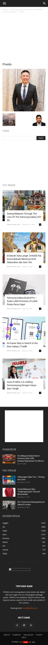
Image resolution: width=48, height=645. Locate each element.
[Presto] (24, 110)
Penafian (39, 635)
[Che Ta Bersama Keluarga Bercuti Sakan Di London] (9, 505)
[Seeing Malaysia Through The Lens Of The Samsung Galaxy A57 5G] (24, 205)
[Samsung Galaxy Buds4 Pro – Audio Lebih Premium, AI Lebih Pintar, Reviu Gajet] (24, 289)
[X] (31, 625)
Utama (5, 9)
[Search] (44, 3)
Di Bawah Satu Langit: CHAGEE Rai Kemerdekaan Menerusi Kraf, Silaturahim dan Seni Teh (24, 259)
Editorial (7, 635)
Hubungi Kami (28, 635)
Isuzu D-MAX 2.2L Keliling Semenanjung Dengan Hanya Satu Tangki (21, 385)
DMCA (24, 637)
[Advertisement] (24, 38)
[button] (4, 3)
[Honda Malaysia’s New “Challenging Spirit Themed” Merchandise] (9, 492)
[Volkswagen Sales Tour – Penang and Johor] (9, 480)
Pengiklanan (16, 635)
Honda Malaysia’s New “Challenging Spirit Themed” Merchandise (28, 491)
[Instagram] (24, 625)
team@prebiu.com (30, 608)
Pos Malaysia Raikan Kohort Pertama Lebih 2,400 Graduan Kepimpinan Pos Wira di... (31, 458)
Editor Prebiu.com (13, 224)
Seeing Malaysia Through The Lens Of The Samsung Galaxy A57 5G (24, 217)
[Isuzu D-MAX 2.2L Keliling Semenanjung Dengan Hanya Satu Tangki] (24, 374)
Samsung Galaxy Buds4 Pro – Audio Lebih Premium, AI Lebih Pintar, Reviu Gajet (22, 301)
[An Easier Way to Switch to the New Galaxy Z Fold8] (24, 332)
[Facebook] (17, 625)
